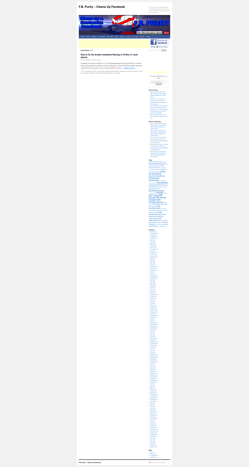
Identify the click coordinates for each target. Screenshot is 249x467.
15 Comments (116, 73)
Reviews (122, 37)
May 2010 (152, 441)
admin (99, 60)
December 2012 (154, 394)
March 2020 (153, 284)
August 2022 (153, 258)
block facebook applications (158, 165)
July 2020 (152, 280)
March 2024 (153, 247)
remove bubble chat (159, 224)
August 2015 (153, 347)
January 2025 (153, 245)
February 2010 (153, 446)
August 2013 (153, 382)
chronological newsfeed (154, 172)
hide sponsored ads (153, 212)
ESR (103, 71)
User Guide (101, 37)
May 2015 (152, 352)
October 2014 (153, 359)
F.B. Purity (154, 183)
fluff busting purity (107, 73)
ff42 (141, 71)
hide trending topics (155, 222)
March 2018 (153, 305)
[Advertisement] (114, 43)
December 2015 (154, 341)
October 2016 (153, 326)
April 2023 (152, 251)
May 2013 (152, 387)
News (116, 37)
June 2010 (152, 439)
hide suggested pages (156, 217)
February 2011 (153, 425)
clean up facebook (157, 172)
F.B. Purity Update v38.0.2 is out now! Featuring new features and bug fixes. (159, 116)
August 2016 (153, 329)
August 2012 (153, 401)
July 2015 (152, 348)
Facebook (88, 71)
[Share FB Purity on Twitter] (153, 46)
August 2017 (153, 317)
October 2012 (153, 397)
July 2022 (152, 259)
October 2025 (153, 235)
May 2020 (152, 282)
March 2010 (153, 445)
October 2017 (153, 314)
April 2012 (152, 408)
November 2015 (154, 343)
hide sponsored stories (157, 215)
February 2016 (153, 338)
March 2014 (153, 369)
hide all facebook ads (160, 204)
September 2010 (154, 434)
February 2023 (153, 252)
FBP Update (134, 71)
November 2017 (154, 312)
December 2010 (154, 429)
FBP (129, 71)
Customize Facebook (154, 179)
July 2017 (152, 319)
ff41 (139, 71)
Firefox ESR (99, 73)
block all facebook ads (155, 162)
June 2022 (152, 261)
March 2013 (153, 389)
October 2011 (153, 417)
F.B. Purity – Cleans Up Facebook (102, 6)
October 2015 (153, 345)
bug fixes (164, 169)
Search (148, 37)
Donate (129, 37)
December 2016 (154, 324)
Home (82, 37)
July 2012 (152, 403)
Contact (142, 37)
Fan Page (135, 37)
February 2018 (153, 307)
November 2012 (154, 396)
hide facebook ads (154, 206)
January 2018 (153, 308)
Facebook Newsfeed (154, 189)
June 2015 (152, 350)
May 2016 (152, 335)
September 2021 (154, 270)
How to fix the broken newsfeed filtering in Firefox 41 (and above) (109, 56)
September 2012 (154, 399)
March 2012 (153, 410)
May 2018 (152, 301)
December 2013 (154, 375)
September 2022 (154, 256)
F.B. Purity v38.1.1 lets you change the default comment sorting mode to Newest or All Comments (159, 111)
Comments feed (154, 455)
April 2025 (152, 242)
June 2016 (152, 333)
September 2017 (154, 315)
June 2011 (152, 420)
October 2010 (153, 432)
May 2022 (152, 263)
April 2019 (152, 291)
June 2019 (152, 287)
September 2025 (154, 237)
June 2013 (152, 385)
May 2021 (152, 272)
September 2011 (154, 418)
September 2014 (154, 361)
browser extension (156, 169)
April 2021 (152, 273)
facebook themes (152, 193)
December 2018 (154, 294)
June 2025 (152, 240)
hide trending (163, 220)
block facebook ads (157, 163)
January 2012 (153, 413)
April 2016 (152, 336)
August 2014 (153, 362)
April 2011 (152, 422)
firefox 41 (87, 73)
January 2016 (153, 340)
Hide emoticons (152, 206)
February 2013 (153, 390)
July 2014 (152, 364)
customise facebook (157, 175)
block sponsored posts (156, 166)
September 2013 (154, 380)
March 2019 (153, 293)
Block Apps (163, 162)
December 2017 (154, 310)
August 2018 (153, 298)
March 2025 (153, 244)
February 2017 (153, 322)
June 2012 (152, 404)
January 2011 (153, 427)
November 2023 (154, 249)
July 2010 (152, 438)
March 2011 (153, 424)
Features (94, 37)
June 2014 (152, 366)
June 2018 (152, 300)
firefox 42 (92, 73)
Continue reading (130, 68)
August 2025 (153, 238)
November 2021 (154, 266)
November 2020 (154, 277)
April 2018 (152, 303)
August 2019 (153, 286)
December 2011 (154, 415)
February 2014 (153, 371)
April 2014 (152, 368)
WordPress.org (153, 457)
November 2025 (154, 233)
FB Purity (94, 71)
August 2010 (153, 436)
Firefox (82, 73)
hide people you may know (160, 210)
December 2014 (154, 355)
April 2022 (152, 265)
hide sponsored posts (156, 213)
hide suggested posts (155, 219)
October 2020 (153, 279)
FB (157, 192)
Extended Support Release (112, 71)
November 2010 (154, 431)
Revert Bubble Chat (161, 226)
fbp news (165, 193)
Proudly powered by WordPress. (158, 462)
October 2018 (153, 296)
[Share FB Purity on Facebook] (162, 46)
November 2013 (154, 376)
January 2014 (153, 373)
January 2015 (153, 354)
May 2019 (152, 289)
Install (88, 37)
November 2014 (154, 357)
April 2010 (152, 443)
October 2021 (153, 268)
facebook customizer (162, 187)
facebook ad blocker (155, 185)
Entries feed (153, 453)
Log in (151, 452)
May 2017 (152, 321)
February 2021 (153, 275)
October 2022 (153, 254)
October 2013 (153, 378)
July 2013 (152, 383)
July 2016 (152, 331)
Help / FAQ (110, 37)
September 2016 (154, 328)
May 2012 (152, 406)
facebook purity (124, 71)
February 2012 (153, 411)
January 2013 (153, 392)
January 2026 (153, 231)
